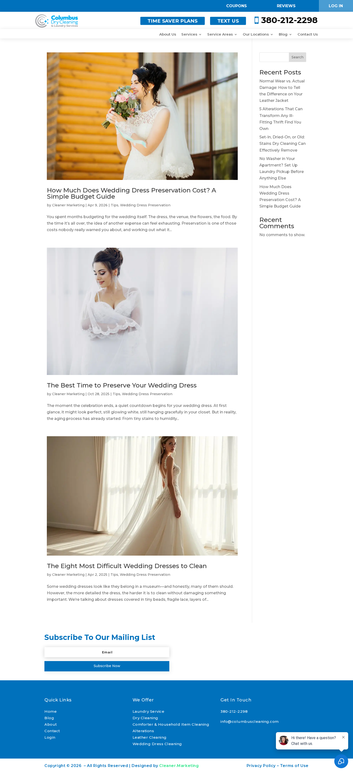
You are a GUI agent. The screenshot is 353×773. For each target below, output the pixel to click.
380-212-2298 (234, 711)
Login (49, 737)
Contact (52, 731)
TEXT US (228, 21)
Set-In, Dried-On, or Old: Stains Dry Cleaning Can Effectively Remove (282, 143)
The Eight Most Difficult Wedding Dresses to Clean (127, 566)
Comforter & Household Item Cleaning (171, 724)
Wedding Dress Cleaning (157, 744)
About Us (167, 35)
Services (189, 35)
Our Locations (256, 35)
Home (50, 711)
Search (298, 57)
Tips (114, 205)
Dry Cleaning (145, 718)
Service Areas (220, 35)
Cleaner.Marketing (179, 765)
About (50, 724)
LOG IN (336, 6)
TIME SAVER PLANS (172, 21)
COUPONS (236, 6)
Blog (283, 35)
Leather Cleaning (150, 737)
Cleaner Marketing (68, 205)
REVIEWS (286, 6)
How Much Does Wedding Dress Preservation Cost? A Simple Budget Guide (131, 193)
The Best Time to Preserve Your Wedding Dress (122, 385)
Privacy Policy (261, 765)
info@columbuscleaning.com (249, 721)
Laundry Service (148, 711)
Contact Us (308, 35)
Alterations (143, 731)
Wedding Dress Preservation (145, 205)
